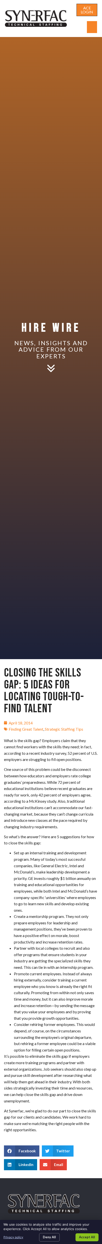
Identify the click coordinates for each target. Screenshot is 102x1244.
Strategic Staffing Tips (64, 729)
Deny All (49, 1237)
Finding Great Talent (26, 729)
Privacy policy (13, 1237)
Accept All (87, 1237)
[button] (92, 27)
